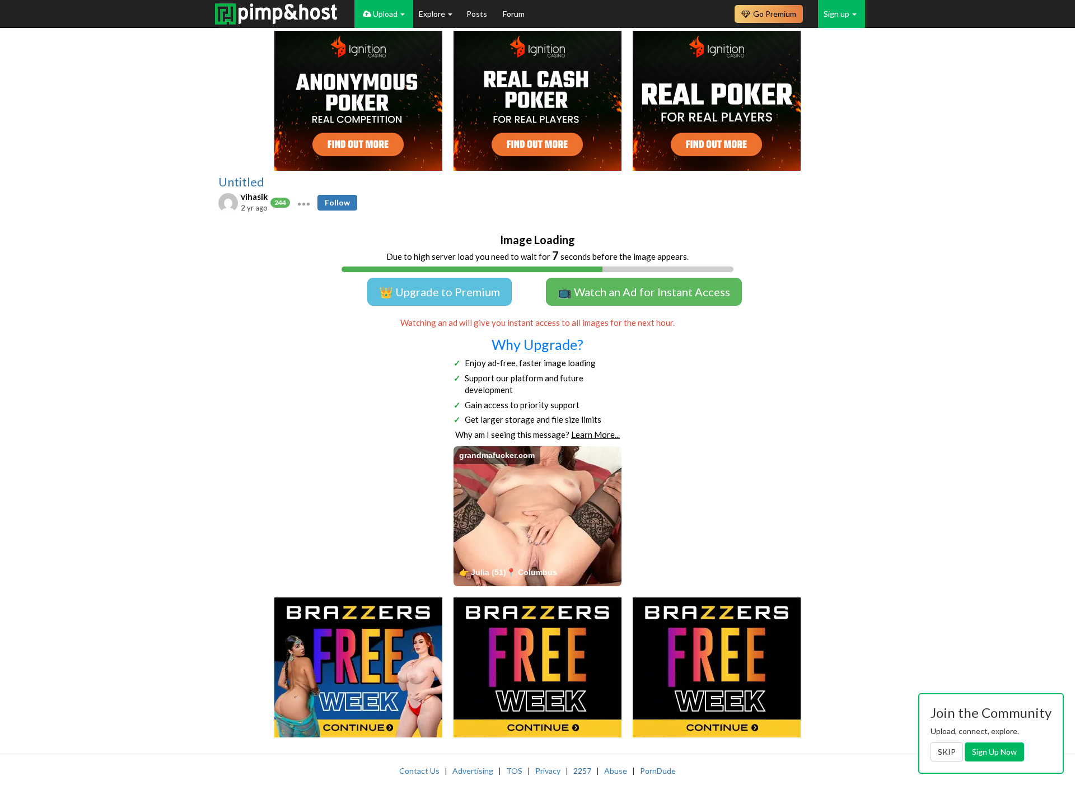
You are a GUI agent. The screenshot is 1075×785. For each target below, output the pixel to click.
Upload (385, 13)
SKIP (947, 751)
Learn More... (595, 434)
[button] (303, 202)
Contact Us (419, 770)
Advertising (472, 770)
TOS (514, 770)
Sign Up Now (994, 751)
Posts (477, 13)
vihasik (254, 196)
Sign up (837, 13)
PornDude (658, 770)
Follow (337, 202)
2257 (582, 770)
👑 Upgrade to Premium (439, 291)
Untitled (241, 182)
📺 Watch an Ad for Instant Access (644, 291)
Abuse (615, 770)
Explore (433, 13)
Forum (514, 13)
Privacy (547, 770)
